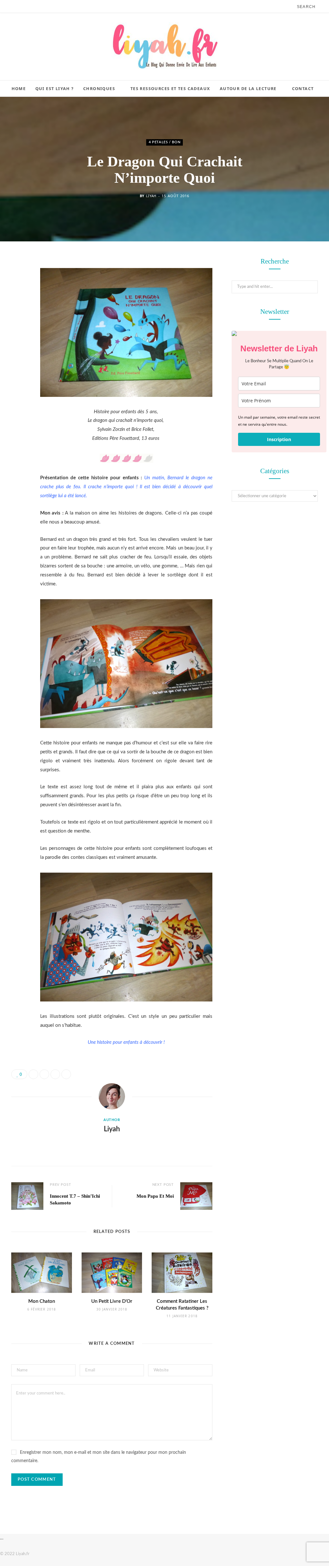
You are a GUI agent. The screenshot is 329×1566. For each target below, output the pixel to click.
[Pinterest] (17, 313)
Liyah (151, 196)
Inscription (279, 439)
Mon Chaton (41, 1301)
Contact (303, 88)
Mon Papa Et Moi (155, 1196)
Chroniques (99, 88)
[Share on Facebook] (17, 281)
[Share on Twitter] (17, 297)
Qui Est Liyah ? (54, 88)
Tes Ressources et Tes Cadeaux (170, 88)
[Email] (17, 330)
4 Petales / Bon (165, 142)
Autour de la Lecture (248, 88)
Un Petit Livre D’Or (111, 1301)
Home (19, 88)
